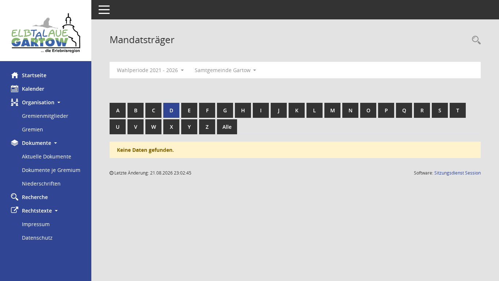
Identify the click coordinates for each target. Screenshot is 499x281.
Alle (227, 126)
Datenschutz (37, 237)
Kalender (33, 88)
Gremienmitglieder (45, 115)
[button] (45, 102)
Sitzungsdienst (457, 173)
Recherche (35, 197)
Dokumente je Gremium (51, 169)
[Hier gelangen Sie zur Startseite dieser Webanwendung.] (45, 33)
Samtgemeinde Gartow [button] (223, 70)
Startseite (34, 75)
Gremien (32, 129)
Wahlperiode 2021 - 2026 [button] (148, 70)
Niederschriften (41, 183)
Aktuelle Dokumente (46, 156)
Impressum (36, 224)
